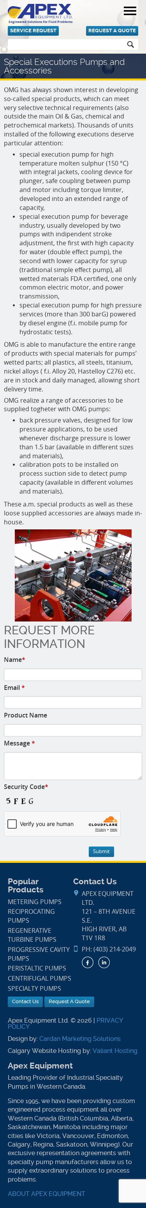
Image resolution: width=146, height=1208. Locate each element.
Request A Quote (112, 30)
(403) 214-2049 (114, 949)
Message (19, 743)
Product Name (25, 715)
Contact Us (25, 1001)
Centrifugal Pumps (39, 978)
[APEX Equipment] (40, 13)
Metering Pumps (35, 902)
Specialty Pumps (34, 988)
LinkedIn (104, 962)
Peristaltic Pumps (37, 968)
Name (14, 659)
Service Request (33, 30)
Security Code (26, 786)
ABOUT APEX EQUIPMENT (46, 1194)
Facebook (87, 962)
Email (14, 687)
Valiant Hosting (115, 1050)
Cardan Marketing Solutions (80, 1038)
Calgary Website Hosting (44, 1050)
